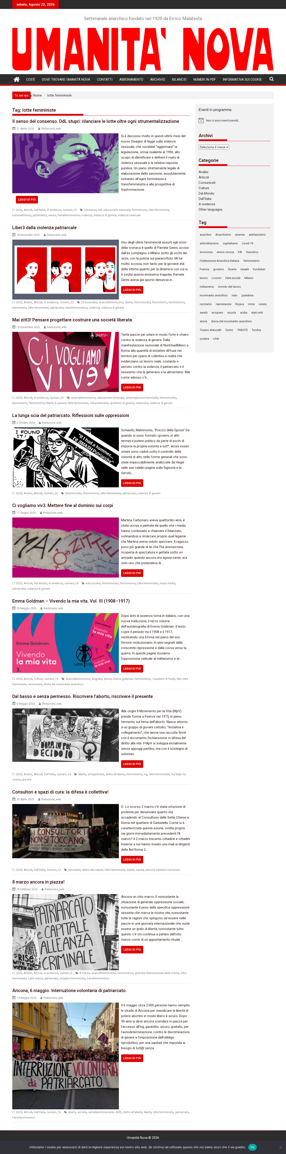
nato (235, 295)
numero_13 (70, 210)
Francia (204, 269)
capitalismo (230, 243)
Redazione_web (51, 128)
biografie (97, 679)
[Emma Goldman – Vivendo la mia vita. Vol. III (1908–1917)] (65, 616)
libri (179, 679)
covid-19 (247, 243)
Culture (38, 679)
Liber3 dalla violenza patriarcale (44, 227)
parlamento (40, 215)
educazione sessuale (116, 210)
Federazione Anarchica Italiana (219, 260)
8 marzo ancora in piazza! (38, 882)
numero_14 (64, 774)
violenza (87, 215)
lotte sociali (232, 278)
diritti (118, 1112)
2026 (19, 210)
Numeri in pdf (204, 79)
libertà (147, 1112)
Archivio (157, 79)
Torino (229, 330)
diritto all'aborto (115, 774)
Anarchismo (223, 234)
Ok (252, 1147)
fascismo (252, 252)
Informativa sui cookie (242, 79)
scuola (231, 312)
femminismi (139, 210)
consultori (74, 869)
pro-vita (26, 779)
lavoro (204, 278)
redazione (142, 403)
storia (203, 321)
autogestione (96, 774)
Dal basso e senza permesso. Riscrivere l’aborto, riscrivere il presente (82, 696)
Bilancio (179, 79)
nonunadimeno (21, 215)
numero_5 (66, 973)
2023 (19, 1112)
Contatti (104, 79)
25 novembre (89, 302)
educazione (93, 583)
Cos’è (30, 79)
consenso (90, 210)
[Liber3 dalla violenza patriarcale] (65, 242)
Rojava (239, 304)
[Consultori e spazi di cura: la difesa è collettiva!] (65, 807)
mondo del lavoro (229, 286)
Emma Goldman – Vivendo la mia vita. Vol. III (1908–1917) (71, 601)
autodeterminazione (101, 1112)
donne (129, 302)
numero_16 (51, 679)
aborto (82, 774)
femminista (19, 307)
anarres (240, 234)
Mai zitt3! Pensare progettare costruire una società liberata (72, 320)
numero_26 (51, 493)
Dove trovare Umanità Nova (66, 79)
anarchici (205, 234)
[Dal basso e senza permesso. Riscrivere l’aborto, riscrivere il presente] (65, 711)
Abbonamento (131, 79)
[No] (280, 1147)
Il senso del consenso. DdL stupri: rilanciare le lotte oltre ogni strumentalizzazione (95, 121)
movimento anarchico (214, 295)
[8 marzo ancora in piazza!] (65, 897)
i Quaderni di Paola (163, 679)
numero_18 (71, 583)
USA (216, 338)
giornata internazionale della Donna (157, 973)
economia (206, 252)
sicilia (243, 312)
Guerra (232, 269)
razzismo (206, 304)
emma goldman (123, 679)
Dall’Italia (205, 199)
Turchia (256, 330)
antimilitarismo (209, 243)
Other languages (211, 209)
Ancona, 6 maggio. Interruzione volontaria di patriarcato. (69, 990)
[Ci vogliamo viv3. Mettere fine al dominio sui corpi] (65, 520)
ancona (82, 1112)
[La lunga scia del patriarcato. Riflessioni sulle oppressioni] (65, 430)
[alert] (234, 120)
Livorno (216, 278)
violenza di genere (105, 215)
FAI (240, 252)
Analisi (28, 302)
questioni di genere (122, 403)
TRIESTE (242, 330)
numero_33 (67, 302)
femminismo (177, 302)
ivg (145, 774)
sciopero (217, 312)
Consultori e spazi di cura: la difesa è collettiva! (60, 792)
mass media (167, 583)
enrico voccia (225, 252)
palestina (247, 295)
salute (131, 869)
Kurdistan (259, 269)
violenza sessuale (129, 215)
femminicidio (142, 302)
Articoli (28, 210)
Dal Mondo (40, 583)
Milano (248, 278)
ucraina (204, 338)
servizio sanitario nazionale (162, 869)
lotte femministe (159, 210)
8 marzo (85, 973)
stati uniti (257, 312)
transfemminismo (69, 215)
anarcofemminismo (111, 302)
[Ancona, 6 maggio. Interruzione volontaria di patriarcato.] (65, 1005)
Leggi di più (27, 199)
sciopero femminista (72, 978)
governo (218, 269)
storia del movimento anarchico (63, 684)
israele (244, 269)
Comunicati (207, 183)
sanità (140, 869)
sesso (52, 215)
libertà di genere (56, 403)
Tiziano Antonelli (210, 330)
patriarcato (57, 307)
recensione (35, 684)
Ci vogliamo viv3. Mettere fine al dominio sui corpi (62, 505)
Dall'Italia (39, 210)
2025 (19, 302)
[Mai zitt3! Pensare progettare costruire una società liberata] (65, 335)
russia (263, 304)
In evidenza (54, 210)
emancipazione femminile (142, 397)
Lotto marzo (35, 978)
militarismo (207, 286)
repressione (223, 304)
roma (251, 304)
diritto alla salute (92, 869)
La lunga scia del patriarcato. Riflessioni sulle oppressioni (70, 415)
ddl (100, 210)
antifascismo (257, 234)
